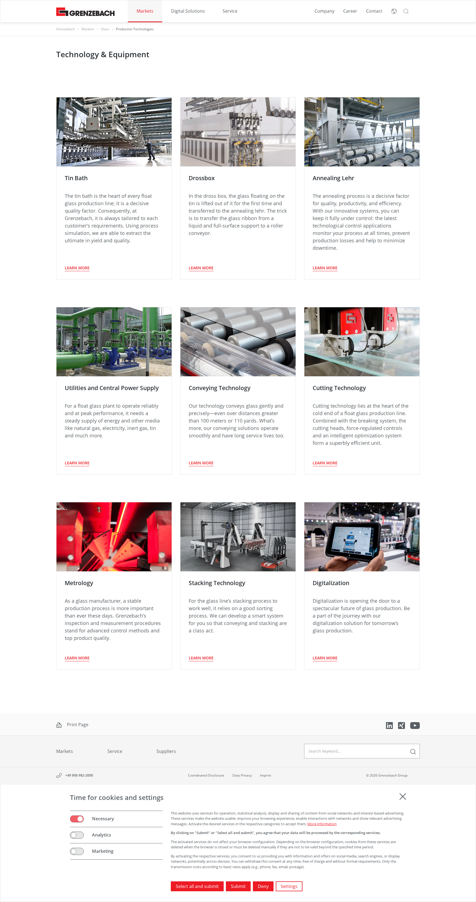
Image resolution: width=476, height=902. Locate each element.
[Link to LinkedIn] (390, 725)
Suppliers (166, 751)
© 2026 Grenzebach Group (386, 775)
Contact (374, 11)
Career (350, 11)
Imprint (265, 775)
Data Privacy (242, 775)
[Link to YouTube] (415, 725)
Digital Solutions (188, 11)
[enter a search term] (413, 751)
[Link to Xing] (402, 725)
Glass (105, 29)
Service (230, 11)
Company (324, 11)
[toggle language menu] (394, 11)
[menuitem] (145, 11)
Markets (145, 11)
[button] (406, 11)
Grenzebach (65, 29)
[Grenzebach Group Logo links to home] (85, 11)
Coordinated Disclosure (206, 775)
